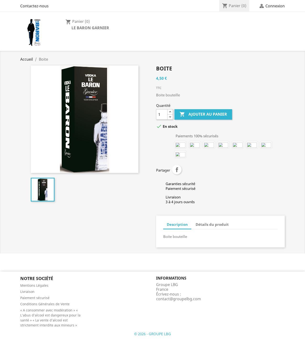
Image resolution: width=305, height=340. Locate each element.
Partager (177, 169)
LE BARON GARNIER (90, 27)
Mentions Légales (34, 285)
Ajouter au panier (203, 114)
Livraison (27, 291)
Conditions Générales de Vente (45, 304)
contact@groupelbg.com (178, 298)
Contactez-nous (34, 6)
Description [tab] (177, 224)
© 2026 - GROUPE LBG (152, 333)
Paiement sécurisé (35, 298)
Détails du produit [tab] (212, 224)
